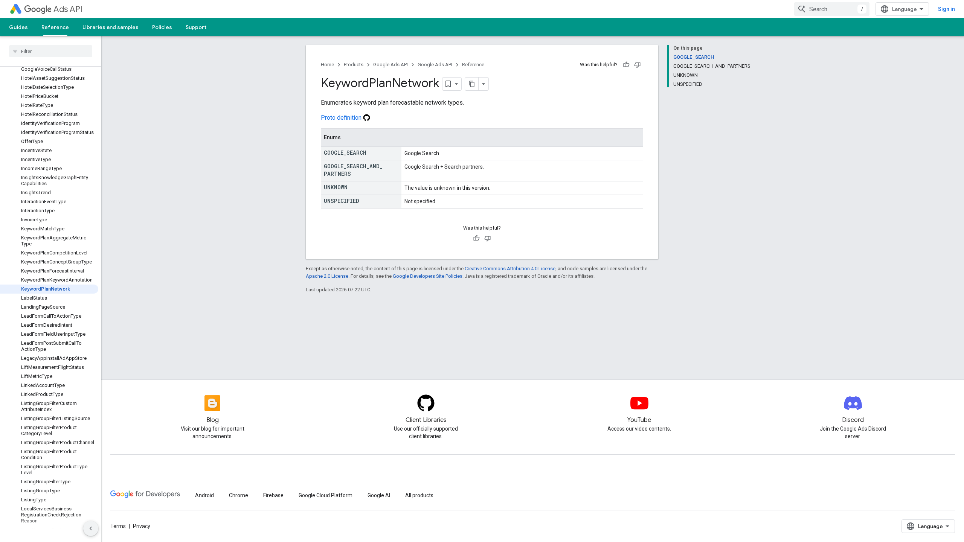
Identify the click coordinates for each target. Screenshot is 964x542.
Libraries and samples (110, 27)
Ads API (67, 9)
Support (196, 27)
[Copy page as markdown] (472, 84)
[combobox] (831, 9)
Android (204, 495)
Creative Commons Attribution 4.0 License (510, 268)
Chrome (238, 495)
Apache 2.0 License (327, 276)
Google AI (379, 495)
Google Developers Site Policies (427, 276)
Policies (162, 27)
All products (419, 495)
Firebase (273, 495)
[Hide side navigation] (90, 528)
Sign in (946, 9)
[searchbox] (50, 51)
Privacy (141, 526)
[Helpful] (626, 64)
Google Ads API (390, 64)
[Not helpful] (637, 64)
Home (327, 64)
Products (353, 64)
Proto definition (342, 117)
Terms (118, 526)
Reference (55, 27)
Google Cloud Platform (325, 495)
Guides (18, 27)
